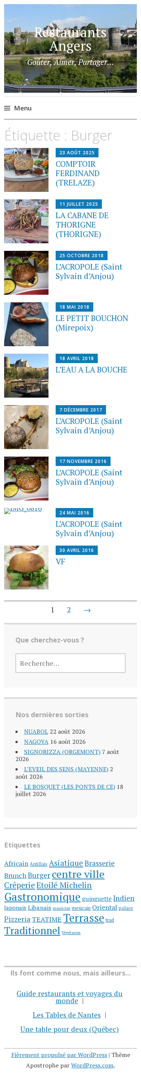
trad (110, 920)
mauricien (61, 908)
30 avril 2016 (76, 550)
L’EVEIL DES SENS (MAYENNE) (66, 769)
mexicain (81, 908)
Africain (16, 863)
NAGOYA (36, 741)
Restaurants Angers (70, 38)
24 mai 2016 (74, 513)
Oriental (104, 907)
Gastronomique (42, 897)
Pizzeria (17, 919)
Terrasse (83, 918)
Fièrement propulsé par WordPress (59, 1055)
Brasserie (100, 863)
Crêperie (19, 884)
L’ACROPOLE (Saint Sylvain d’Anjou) (89, 271)
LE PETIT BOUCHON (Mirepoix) (92, 323)
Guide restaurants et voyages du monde (70, 997)
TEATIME (47, 919)
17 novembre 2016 (83, 461)
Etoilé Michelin (64, 885)
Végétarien (71, 932)
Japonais (15, 907)
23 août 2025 (77, 152)
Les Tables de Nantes (67, 1014)
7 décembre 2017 (80, 410)
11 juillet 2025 (78, 204)
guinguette (97, 898)
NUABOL (36, 731)
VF (60, 561)
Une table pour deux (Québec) (69, 1029)
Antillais (38, 864)
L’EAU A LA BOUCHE (91, 369)
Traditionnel (32, 930)
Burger (39, 875)
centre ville (78, 874)
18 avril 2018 (76, 358)
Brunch (15, 875)
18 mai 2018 (74, 307)
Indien (124, 898)
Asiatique (66, 863)
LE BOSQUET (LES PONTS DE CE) (69, 787)
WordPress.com (92, 1065)
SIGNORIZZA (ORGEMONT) (62, 752)
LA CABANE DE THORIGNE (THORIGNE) (82, 224)
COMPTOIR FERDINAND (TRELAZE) (78, 173)
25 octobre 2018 (81, 255)
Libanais (39, 907)
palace (126, 908)
